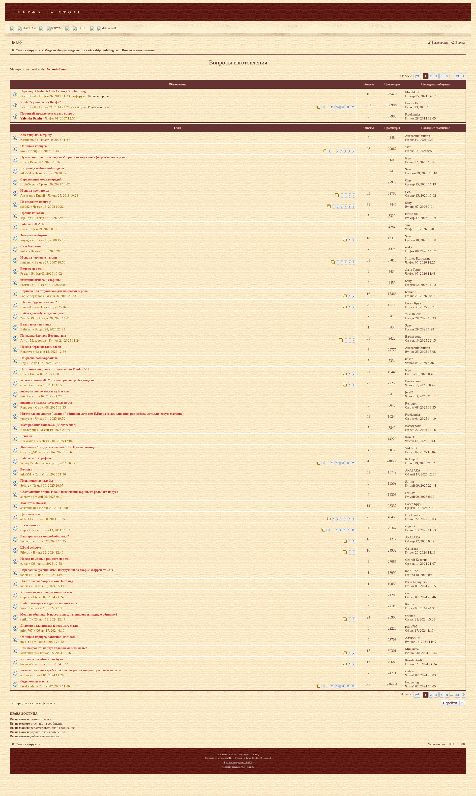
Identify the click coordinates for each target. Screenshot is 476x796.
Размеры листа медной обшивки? (44, 536)
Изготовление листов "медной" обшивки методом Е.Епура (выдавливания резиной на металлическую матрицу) (101, 413)
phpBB (229, 758)
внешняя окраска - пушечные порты (46, 402)
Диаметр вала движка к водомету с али (49, 625)
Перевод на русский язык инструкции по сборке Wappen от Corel (67, 570)
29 (332, 107)
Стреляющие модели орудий (40, 179)
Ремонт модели (31, 268)
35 (353, 463)
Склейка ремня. (31, 246)
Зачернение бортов (34, 235)
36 (353, 686)
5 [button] (447, 76)
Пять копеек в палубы (36, 480)
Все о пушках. (30, 525)
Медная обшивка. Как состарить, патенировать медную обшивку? (69, 614)
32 (348, 107)
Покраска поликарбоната (39, 358)
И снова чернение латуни (38, 257)
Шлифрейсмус (30, 547)
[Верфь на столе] (49, 12)
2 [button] (431, 76)
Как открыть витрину (36, 135)
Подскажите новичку (35, 202)
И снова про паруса (34, 190)
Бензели (26, 436)
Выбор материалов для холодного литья (49, 603)
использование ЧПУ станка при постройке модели (57, 380)
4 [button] (442, 76)
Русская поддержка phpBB (238, 762)
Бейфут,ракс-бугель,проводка (42, 313)
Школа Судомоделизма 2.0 (40, 302)
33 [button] (457, 76)
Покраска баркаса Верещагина (43, 335)
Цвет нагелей (30, 514)
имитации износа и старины (40, 280)
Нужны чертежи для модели (40, 347)
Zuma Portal (243, 754)
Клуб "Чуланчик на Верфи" (40, 102)
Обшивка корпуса (33, 146)
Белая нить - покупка (35, 324)
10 (353, 530)
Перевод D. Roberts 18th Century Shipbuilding (53, 91)
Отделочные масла (34, 681)
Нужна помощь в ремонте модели (44, 558)
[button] (417, 76)
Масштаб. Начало (33, 503)
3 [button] (436, 76)
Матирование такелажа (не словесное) (48, 425)
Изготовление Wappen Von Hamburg (46, 581)
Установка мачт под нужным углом (46, 592)
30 (337, 107)
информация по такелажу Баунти (44, 391)
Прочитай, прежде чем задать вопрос (47, 113)
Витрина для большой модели (42, 168)
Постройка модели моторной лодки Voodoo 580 (54, 369)
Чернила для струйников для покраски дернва (54, 291)
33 (353, 107)
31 (342, 107)
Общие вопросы (98, 96)
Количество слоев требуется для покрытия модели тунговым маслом (70, 670)
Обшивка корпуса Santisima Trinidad (47, 637)
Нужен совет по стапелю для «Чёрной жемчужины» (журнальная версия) (73, 157)
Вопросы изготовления (238, 62)
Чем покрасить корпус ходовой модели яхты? (53, 648)
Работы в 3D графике (36, 458)
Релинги (26, 469)
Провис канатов (32, 213)
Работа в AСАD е (32, 224)
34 (348, 463)
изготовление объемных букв (41, 659)
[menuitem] (16, 42)
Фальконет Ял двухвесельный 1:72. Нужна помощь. (58, 447)
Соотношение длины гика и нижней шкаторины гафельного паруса (69, 492)
